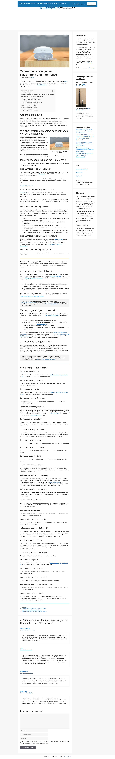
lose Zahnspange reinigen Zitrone (31, 104)
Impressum (79, 176)
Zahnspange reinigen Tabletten (29, 105)
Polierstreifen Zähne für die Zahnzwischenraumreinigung (34, 611)
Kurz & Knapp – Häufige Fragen (31, 110)
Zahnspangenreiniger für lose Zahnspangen (32, 296)
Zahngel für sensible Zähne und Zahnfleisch (31, 609)
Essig (65, 81)
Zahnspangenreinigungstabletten (34, 278)
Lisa (21, 648)
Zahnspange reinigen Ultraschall (30, 107)
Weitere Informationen (79, 4)
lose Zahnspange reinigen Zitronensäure (33, 102)
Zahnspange (24, 607)
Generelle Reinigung (27, 93)
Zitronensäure (59, 239)
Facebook (91, 68)
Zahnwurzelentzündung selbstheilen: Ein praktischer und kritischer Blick (85, 149)
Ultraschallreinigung (54, 482)
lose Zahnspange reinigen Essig (31, 101)
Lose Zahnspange (26, 608)
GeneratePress (67, 756)
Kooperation (79, 172)
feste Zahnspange (54, 413)
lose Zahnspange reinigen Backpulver (32, 99)
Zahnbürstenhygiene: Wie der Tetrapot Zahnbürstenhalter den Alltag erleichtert (84, 144)
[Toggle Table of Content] (52, 91)
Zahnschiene (33, 608)
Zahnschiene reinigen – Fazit (29, 109)
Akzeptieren (91, 4)
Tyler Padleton (24, 671)
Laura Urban (23, 691)
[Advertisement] (57, 20)
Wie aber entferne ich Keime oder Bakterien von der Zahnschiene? (38, 94)
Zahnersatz (42, 174)
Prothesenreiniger (42, 324)
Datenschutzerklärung (82, 169)
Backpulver (23, 192)
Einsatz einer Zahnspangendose (46, 359)
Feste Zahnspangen (36, 415)
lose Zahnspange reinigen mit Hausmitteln (32, 96)
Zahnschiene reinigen (41, 608)
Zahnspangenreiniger (55, 276)
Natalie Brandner (25, 628)
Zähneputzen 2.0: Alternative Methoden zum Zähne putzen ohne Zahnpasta (84, 131)
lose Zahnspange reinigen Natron (31, 97)
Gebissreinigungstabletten (29, 302)
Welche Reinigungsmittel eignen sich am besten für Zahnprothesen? (84, 155)
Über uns (90, 62)
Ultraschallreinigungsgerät (52, 315)
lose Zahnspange (42, 84)
